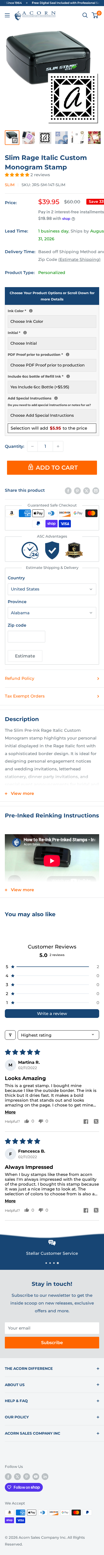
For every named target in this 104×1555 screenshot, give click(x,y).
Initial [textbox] (52, 332)
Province (17, 601)
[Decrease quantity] (32, 446)
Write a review (52, 1013)
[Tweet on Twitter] (86, 490)
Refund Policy (19, 678)
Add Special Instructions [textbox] (52, 401)
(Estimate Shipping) (79, 259)
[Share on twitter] (96, 1122)
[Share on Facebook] (68, 490)
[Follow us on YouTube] (35, 1476)
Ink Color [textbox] (52, 310)
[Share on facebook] (86, 1122)
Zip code (17, 625)
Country (16, 577)
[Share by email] (95, 490)
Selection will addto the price (49, 428)
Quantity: (14, 446)
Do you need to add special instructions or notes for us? (49, 405)
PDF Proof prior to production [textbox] (52, 354)
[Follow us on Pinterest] (26, 1476)
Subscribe (52, 1342)
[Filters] (10, 1035)
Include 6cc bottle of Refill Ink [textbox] (52, 376)
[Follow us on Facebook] (8, 1476)
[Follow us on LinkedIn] (45, 1476)
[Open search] (85, 15)
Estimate (25, 656)
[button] (17, 174)
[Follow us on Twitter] (17, 1476)
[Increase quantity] (58, 446)
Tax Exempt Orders (25, 696)
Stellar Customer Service (52, 1253)
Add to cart (57, 467)
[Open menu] (7, 15)
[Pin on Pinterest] (77, 490)
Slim (10, 185)
